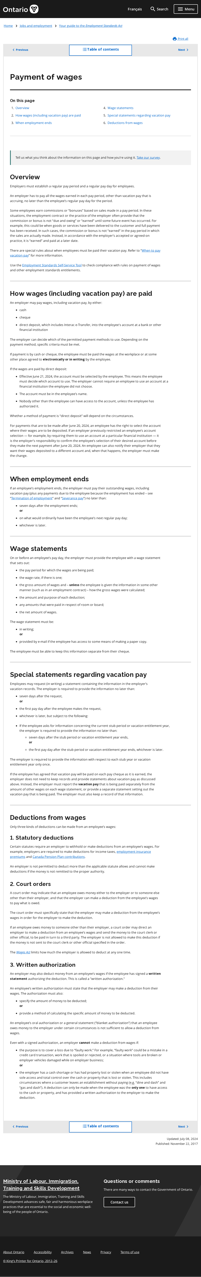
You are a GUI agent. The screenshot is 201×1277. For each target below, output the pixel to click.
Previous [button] (22, 49)
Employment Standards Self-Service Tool (52, 265)
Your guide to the (90, 26)
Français (135, 9)
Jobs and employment (36, 26)
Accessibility (43, 1252)
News (87, 1252)
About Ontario (13, 1252)
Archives (67, 1252)
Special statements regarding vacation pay (139, 115)
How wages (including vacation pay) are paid (48, 115)
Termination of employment (31, 498)
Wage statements (120, 108)
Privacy (105, 1252)
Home (8, 26)
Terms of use (130, 1252)
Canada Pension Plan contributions (59, 857)
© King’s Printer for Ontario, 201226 (30, 1261)
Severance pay (72, 498)
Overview (22, 108)
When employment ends (34, 123)
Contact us (119, 1202)
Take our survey (148, 157)
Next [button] (181, 49)
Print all (182, 39)
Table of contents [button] (109, 51)
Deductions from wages (125, 123)
